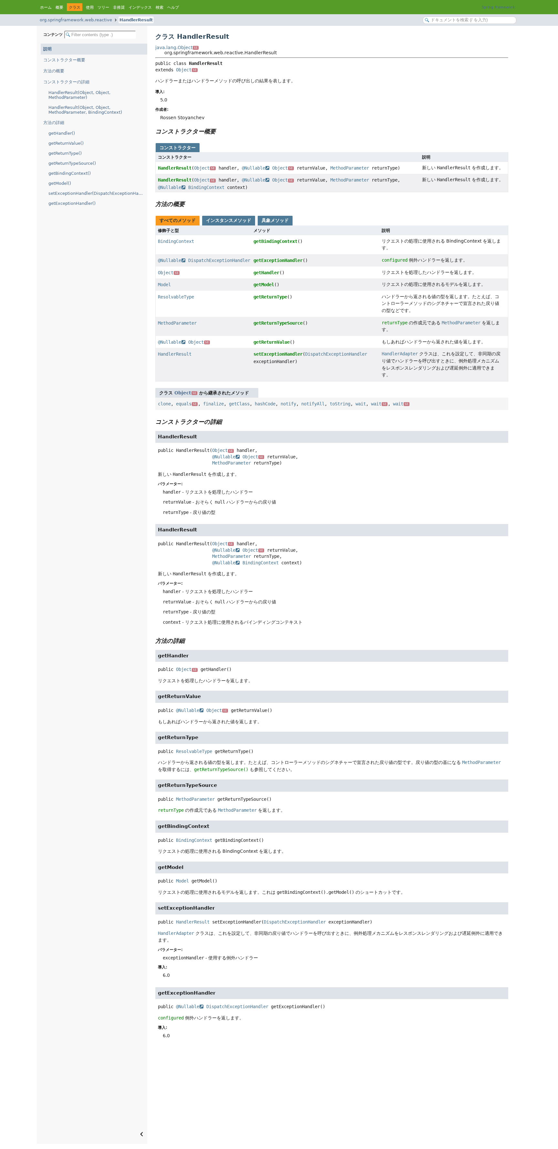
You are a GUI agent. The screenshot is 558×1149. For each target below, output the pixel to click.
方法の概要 (53, 70)
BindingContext (206, 187)
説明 (47, 49)
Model (164, 284)
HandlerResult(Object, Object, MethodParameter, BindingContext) (85, 110)
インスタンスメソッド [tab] (228, 220)
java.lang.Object (176, 47)
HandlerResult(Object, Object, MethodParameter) (79, 95)
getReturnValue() (66, 143)
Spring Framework (498, 7)
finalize (213, 403)
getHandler (266, 272)
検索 (159, 7)
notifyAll (313, 403)
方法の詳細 (53, 122)
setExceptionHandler (278, 354)
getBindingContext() (69, 173)
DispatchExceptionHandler (219, 260)
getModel (263, 284)
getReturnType (270, 296)
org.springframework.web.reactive (76, 19)
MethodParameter (349, 168)
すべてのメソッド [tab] (178, 220)
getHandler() (61, 133)
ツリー (103, 7)
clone (164, 403)
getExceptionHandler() (72, 203)
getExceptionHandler (278, 260)
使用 (90, 7)
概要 (59, 7)
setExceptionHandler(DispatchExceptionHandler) (97, 193)
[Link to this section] (220, 131)
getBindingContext (275, 241)
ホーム (46, 7)
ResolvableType (176, 296)
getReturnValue (271, 342)
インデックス (140, 7)
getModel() (59, 183)
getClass (239, 403)
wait (361, 403)
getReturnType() (65, 153)
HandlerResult (136, 19)
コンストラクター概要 (64, 59)
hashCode (265, 403)
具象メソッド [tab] (275, 220)
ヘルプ (173, 7)
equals (186, 403)
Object (186, 69)
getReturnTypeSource (278, 323)
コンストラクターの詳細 (66, 81)
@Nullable (253, 168)
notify (288, 403)
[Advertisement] (331, 1095)
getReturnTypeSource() (72, 163)
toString (340, 403)
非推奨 (119, 7)
